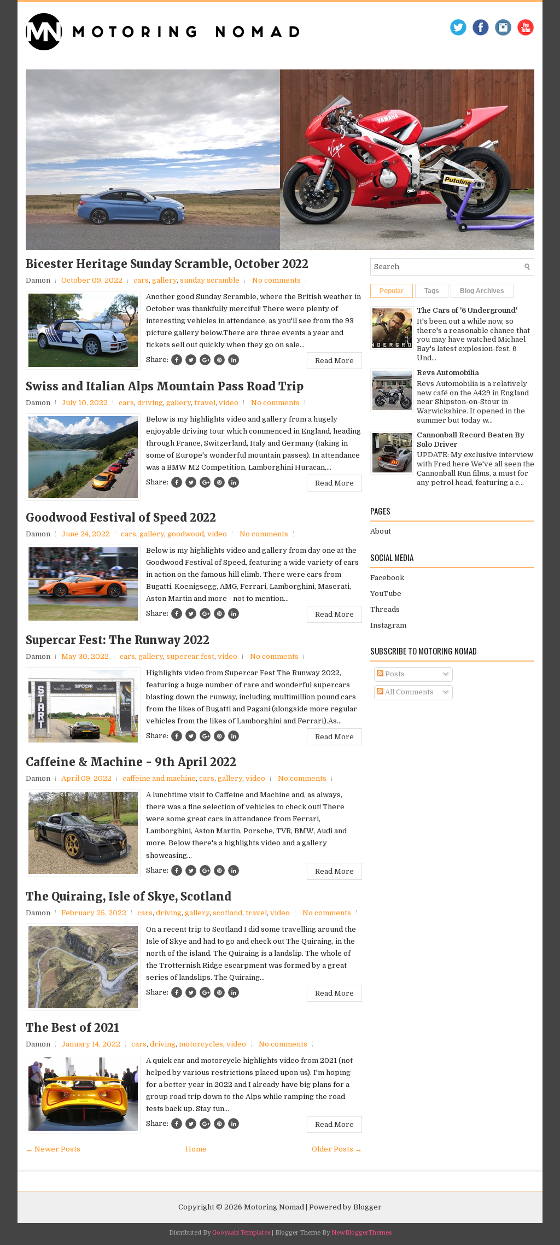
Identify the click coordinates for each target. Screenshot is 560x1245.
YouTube (385, 593)
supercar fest (190, 656)
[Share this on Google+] (205, 359)
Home (196, 1149)
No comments (276, 280)
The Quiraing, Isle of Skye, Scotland (128, 897)
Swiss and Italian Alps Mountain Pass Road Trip (165, 387)
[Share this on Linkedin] (233, 359)
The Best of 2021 (72, 1028)
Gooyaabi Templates (241, 1232)
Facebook (387, 578)
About (380, 531)
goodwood (185, 534)
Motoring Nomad (274, 1207)
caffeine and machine (159, 778)
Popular (392, 291)
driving (150, 403)
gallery (164, 280)
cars (141, 280)
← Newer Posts (53, 1149)
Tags (431, 291)
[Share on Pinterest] (219, 359)
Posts (394, 674)
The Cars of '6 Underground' (467, 310)
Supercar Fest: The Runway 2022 (117, 640)
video (228, 403)
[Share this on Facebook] (176, 359)
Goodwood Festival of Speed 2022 (121, 518)
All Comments (408, 692)
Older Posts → (337, 1149)
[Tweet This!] (190, 359)
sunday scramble (210, 280)
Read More (334, 360)
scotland (227, 913)
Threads (385, 609)
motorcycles (201, 1044)
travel (204, 403)
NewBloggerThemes (361, 1232)
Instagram (388, 625)
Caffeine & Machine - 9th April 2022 (131, 762)
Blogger (367, 1207)
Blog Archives (482, 291)
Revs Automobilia (448, 373)
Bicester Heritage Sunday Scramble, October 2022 (167, 264)
